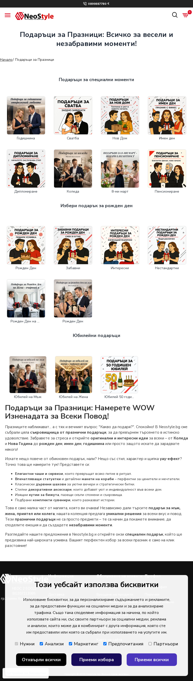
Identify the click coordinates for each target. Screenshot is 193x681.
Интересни (120, 268)
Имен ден (167, 138)
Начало (6, 59)
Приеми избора (96, 660)
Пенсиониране (167, 191)
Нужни (27, 644)
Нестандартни (167, 268)
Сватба (73, 138)
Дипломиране (25, 191)
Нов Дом (120, 138)
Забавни (73, 268)
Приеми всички (152, 660)
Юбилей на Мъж (27, 396)
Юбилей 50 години (119, 396)
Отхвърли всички (41, 660)
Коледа (73, 191)
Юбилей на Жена (73, 396)
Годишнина (26, 138)
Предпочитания (125, 644)
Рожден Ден (26, 268)
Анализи (54, 644)
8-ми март (120, 191)
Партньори (166, 644)
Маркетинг (86, 644)
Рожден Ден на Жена (26, 321)
